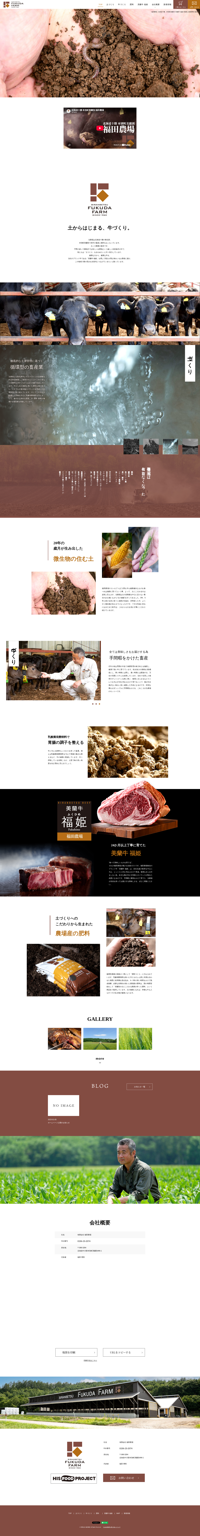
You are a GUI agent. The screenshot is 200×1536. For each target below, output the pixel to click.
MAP (118, 1513)
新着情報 (167, 4)
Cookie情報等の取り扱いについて (111, 1527)
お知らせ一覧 (139, 1086)
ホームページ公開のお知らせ (59, 1123)
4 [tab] (190, 446)
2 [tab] (151, 446)
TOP (100, 4)
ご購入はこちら (180, 7)
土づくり (110, 4)
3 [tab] (170, 446)
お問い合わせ (126, 1478)
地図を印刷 (68, 1352)
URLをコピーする (120, 1352)
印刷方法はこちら (90, 1360)
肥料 (132, 4)
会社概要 (156, 4)
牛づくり (122, 4)
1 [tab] (131, 446)
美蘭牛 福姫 (143, 4)
